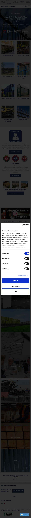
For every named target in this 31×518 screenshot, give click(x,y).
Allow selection (15, 286)
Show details (22, 275)
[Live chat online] (24, 514)
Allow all (15, 280)
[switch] (26, 258)
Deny (15, 291)
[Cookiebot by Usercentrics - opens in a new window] (22, 225)
